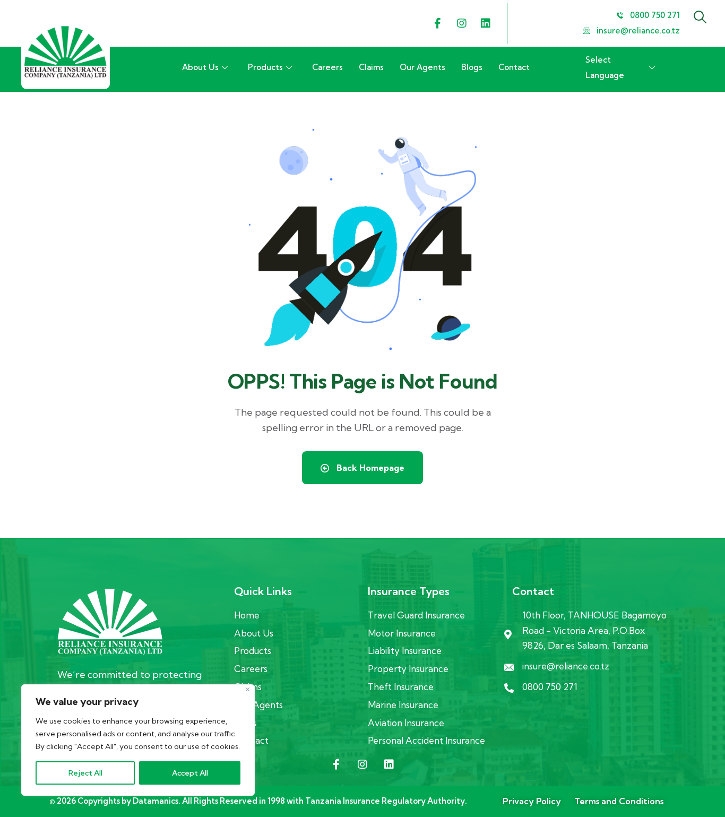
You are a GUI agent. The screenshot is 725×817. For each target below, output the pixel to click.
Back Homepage (369, 467)
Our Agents (422, 67)
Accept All (190, 773)
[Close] (247, 689)
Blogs (471, 67)
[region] (138, 740)
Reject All (85, 773)
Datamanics (155, 801)
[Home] (65, 52)
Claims (371, 67)
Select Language (604, 67)
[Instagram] (461, 23)
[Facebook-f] (438, 23)
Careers (327, 67)
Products (265, 67)
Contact (514, 67)
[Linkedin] (485, 23)
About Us (200, 67)
